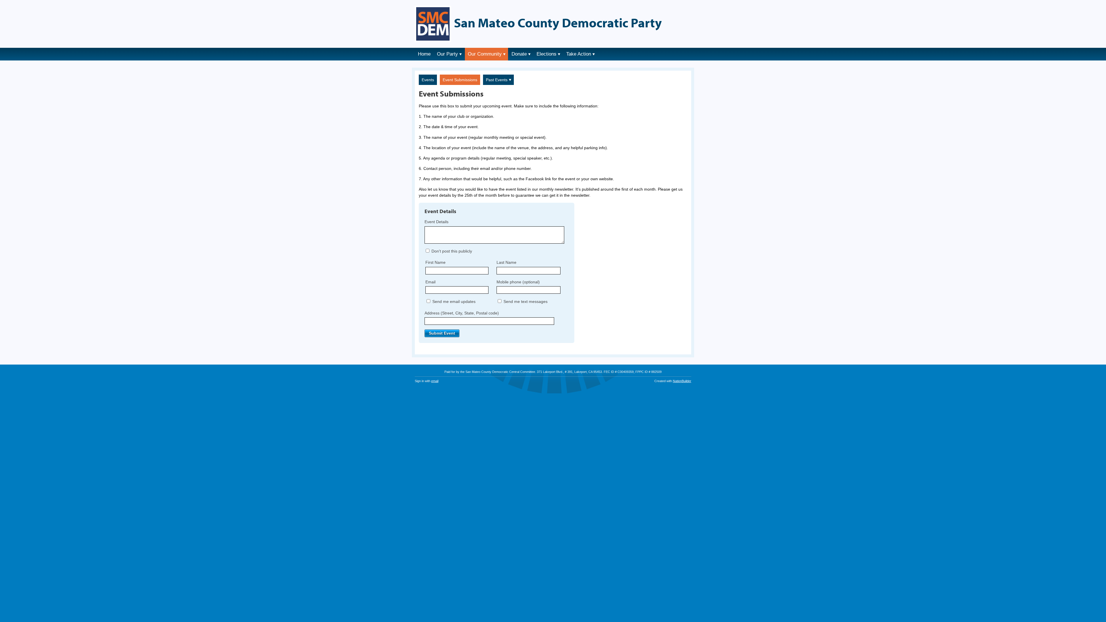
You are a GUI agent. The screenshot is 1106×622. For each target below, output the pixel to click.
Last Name (506, 262)
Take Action (578, 54)
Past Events (496, 79)
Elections (546, 54)
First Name (435, 262)
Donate (519, 54)
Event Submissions (460, 79)
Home (424, 54)
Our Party (447, 54)
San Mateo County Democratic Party (558, 22)
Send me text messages (525, 301)
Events (428, 79)
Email (430, 282)
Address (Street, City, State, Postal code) (462, 313)
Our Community (485, 54)
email (434, 381)
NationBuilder (682, 381)
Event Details (436, 221)
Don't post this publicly (451, 251)
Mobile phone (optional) (518, 282)
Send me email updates (453, 301)
